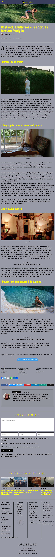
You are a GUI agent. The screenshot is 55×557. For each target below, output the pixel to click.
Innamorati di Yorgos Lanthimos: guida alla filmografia (23, 370)
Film (10, 39)
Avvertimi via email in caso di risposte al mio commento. (20, 443)
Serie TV (19, 508)
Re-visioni (20, 506)
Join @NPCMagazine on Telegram (28, 359)
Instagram (11, 354)
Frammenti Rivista (6, 513)
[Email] (36, 545)
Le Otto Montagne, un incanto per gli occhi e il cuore (46, 492)
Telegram (25, 354)
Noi (36, 553)
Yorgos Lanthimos (28, 50)
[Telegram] (31, 545)
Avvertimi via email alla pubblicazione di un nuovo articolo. (21, 447)
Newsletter (32, 553)
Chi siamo (20, 502)
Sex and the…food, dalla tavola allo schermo (27, 264)
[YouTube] (26, 545)
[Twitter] (21, 545)
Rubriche (19, 504)
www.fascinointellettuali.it (37, 521)
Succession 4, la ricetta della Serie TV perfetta (20, 492)
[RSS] (33, 545)
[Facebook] (19, 545)
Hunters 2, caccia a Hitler (33, 491)
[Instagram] (24, 545)
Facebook (18, 354)
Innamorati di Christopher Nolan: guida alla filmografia (27, 339)
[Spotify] (29, 545)
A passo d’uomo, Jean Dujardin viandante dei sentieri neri (7, 492)
